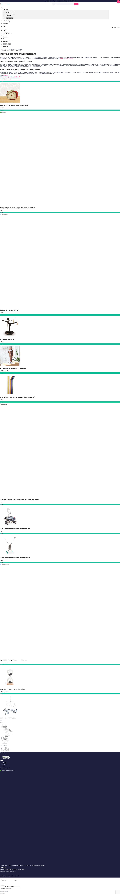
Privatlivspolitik (7, 44)
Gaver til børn (7, 728)
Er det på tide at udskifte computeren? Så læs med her (10, 76)
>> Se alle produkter (10, 10)
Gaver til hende (9, 17)
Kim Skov (19, 50)
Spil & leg (5, 23)
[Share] (1, 893)
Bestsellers (8, 12)
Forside (5, 29)
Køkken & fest (6, 21)
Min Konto (5, 41)
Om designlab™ (7, 43)
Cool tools (4, 726)
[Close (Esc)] (0, 893)
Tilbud (3, 741)
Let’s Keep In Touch (7, 40)
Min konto (4, 878)
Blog (4, 30)
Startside (5, 46)
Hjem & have (6, 20)
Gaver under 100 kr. (10, 14)
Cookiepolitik (6, 32)
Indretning (6, 49)
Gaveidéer (4, 727)
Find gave (5, 9)
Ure (4, 25)
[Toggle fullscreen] (3, 893)
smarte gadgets (22, 869)
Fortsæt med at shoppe (6, 888)
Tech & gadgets (5, 740)
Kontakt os (5, 36)
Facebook (4, 764)
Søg (76, 4)
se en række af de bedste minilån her (66, 58)
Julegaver (4, 737)
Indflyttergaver (9, 18)
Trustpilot (4, 762)
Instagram (4, 763)
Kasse (4, 35)
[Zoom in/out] (4, 893)
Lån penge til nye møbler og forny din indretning (9, 77)
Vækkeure (4, 743)
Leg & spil (4, 739)
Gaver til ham (9, 15)
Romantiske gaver (8, 734)
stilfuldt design (14, 869)
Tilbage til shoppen (10, 886)
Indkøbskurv (5, 881)
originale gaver (8, 869)
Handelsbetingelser (8, 33)
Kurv (4, 38)
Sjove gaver (7, 735)
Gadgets (5, 26)
